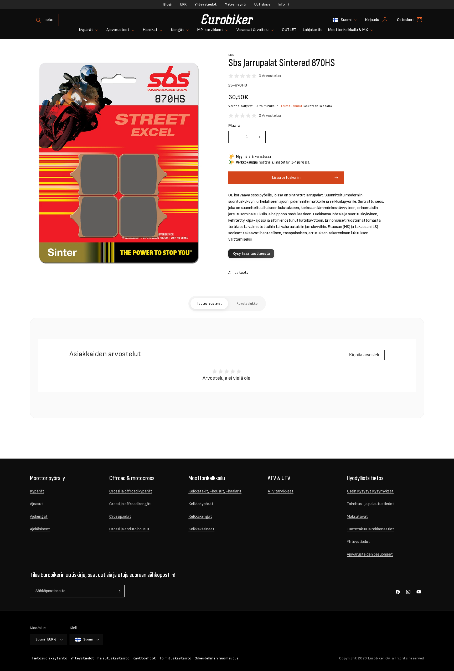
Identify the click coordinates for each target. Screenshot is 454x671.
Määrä (234, 125)
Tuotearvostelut (209, 303)
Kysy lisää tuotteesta (251, 253)
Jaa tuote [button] (241, 272)
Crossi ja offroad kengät (130, 503)
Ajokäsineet (40, 529)
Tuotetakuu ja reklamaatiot (370, 529)
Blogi (167, 4)
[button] (44, 20)
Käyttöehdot (144, 658)
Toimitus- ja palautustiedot (370, 503)
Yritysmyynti (235, 4)
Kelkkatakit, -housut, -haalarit (214, 491)
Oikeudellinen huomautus (217, 658)
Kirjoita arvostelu (364, 355)
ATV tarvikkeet (280, 491)
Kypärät (37, 491)
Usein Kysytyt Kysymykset (370, 491)
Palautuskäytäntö (113, 658)
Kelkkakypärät (200, 503)
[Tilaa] (118, 591)
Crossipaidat (120, 516)
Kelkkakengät (200, 516)
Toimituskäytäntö (175, 658)
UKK (183, 4)
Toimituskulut (291, 106)
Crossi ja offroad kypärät (130, 491)
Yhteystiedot (206, 4)
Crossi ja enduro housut (129, 529)
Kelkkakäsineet (201, 529)
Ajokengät (39, 516)
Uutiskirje (262, 4)
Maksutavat (357, 516)
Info (281, 4)
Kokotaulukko (246, 303)
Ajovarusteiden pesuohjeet (370, 554)
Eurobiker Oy (379, 658)
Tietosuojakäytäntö (50, 658)
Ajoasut (36, 503)
